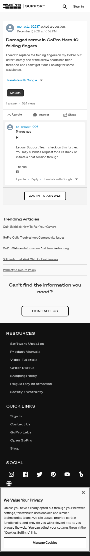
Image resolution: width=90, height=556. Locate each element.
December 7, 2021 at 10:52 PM (36, 31)
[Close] (83, 492)
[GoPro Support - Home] (25, 6)
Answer (44, 115)
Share (72, 115)
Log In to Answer (45, 196)
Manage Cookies (45, 542)
